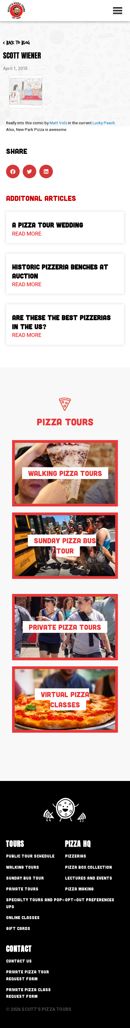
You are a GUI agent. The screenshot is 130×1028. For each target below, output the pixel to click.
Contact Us (19, 960)
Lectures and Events (88, 877)
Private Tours (22, 888)
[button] (13, 171)
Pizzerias (75, 855)
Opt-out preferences (89, 899)
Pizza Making (79, 888)
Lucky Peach (104, 122)
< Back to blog (16, 43)
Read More (26, 233)
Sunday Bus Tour (25, 877)
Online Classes (23, 917)
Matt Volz (58, 122)
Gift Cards (18, 928)
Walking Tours (22, 867)
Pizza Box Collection (88, 867)
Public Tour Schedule (30, 855)
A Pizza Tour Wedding (47, 225)
